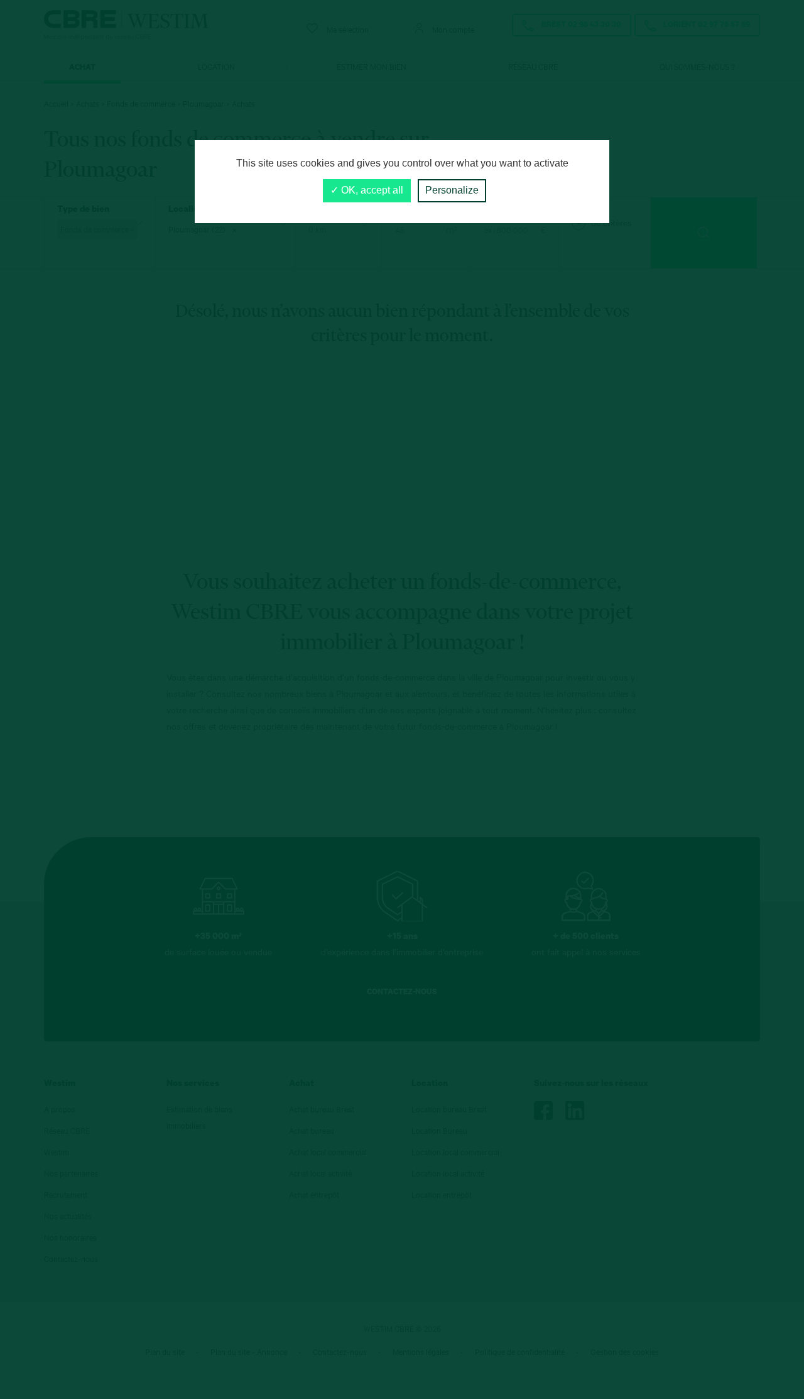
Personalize (452, 190)
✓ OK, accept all (366, 190)
